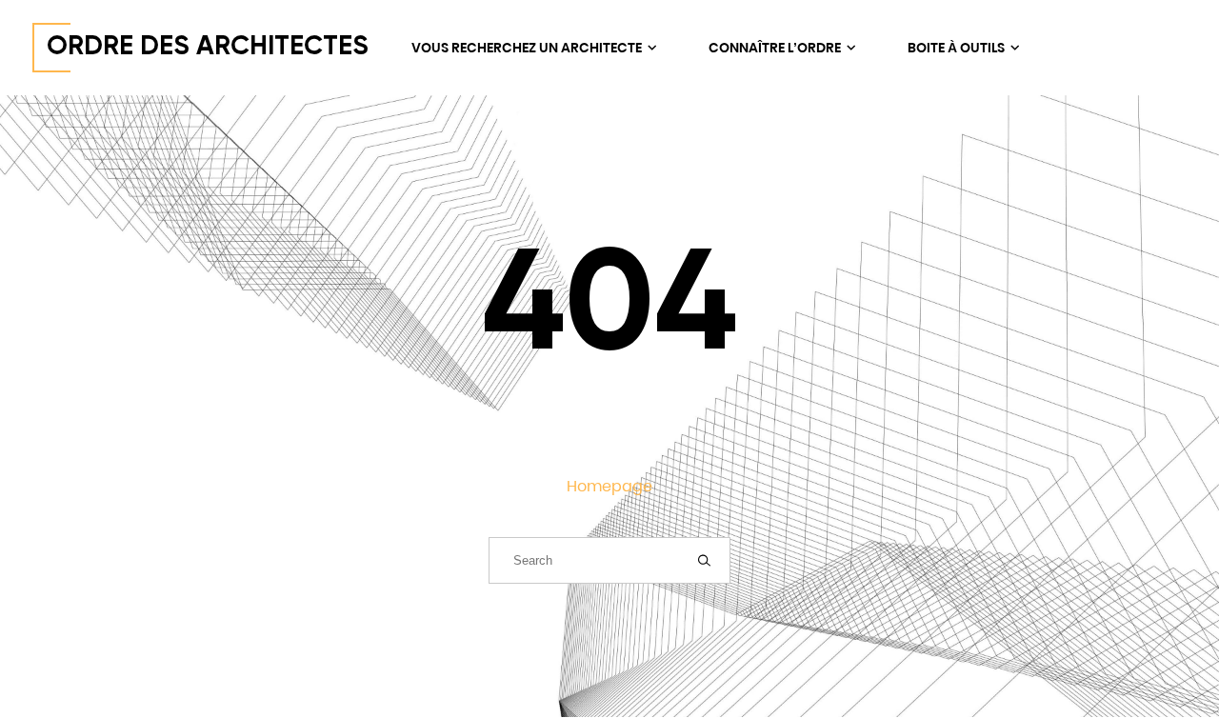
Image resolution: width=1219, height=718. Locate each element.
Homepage (609, 486)
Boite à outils (958, 47)
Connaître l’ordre (776, 47)
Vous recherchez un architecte (528, 47)
